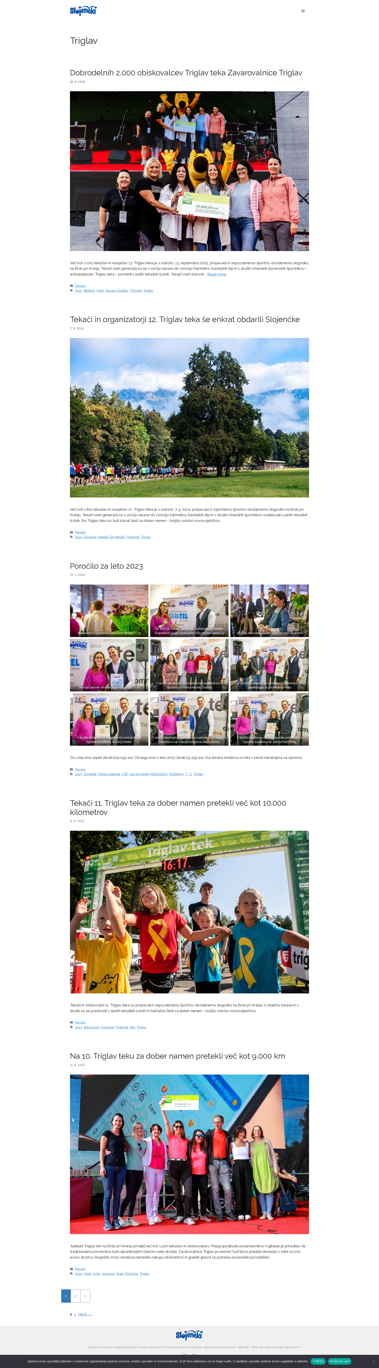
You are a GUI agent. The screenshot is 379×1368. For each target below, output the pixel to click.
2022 (78, 1273)
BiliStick (89, 290)
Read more (216, 274)
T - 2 (188, 774)
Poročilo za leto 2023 (106, 565)
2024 (78, 537)
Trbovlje (136, 290)
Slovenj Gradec (116, 290)
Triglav (148, 290)
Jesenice (108, 1273)
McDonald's (159, 774)
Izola (96, 1273)
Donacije (90, 537)
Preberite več (339, 1361)
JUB (125, 774)
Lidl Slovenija (139, 774)
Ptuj (132, 1027)
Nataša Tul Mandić (111, 537)
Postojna (133, 537)
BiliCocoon (92, 1027)
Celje (87, 1273)
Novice (80, 286)
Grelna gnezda (109, 774)
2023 (78, 774)
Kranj (100, 290)
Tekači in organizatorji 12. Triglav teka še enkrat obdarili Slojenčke (185, 319)
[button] (303, 11)
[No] (373, 1361)
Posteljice (176, 774)
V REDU (318, 1361)
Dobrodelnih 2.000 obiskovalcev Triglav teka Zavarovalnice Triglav (186, 72)
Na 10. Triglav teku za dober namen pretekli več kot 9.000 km (177, 1055)
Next (84, 1314)
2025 (78, 290)
